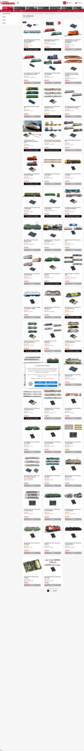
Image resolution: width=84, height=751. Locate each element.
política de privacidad (49, 378)
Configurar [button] (46, 385)
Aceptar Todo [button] (52, 382)
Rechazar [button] (40, 382)
